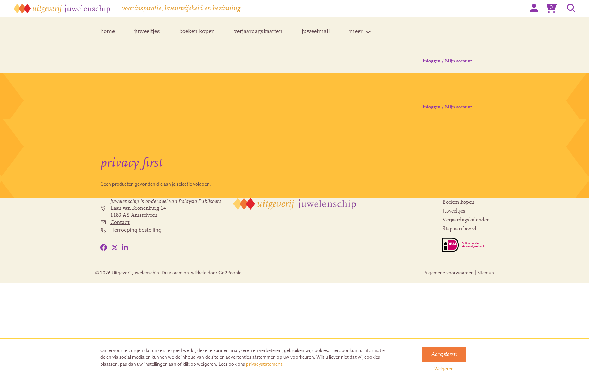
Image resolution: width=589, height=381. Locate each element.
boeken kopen (197, 32)
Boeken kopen (458, 202)
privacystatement (264, 364)
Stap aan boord (459, 229)
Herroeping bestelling (136, 230)
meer (356, 32)
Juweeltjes (453, 211)
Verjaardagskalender (465, 220)
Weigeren (444, 369)
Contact (120, 222)
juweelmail (316, 32)
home (107, 32)
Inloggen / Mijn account (447, 61)
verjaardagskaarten (258, 32)
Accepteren (444, 355)
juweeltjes (147, 32)
